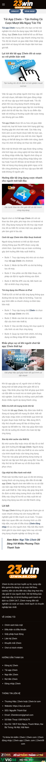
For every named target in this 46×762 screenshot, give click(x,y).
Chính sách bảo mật (14, 625)
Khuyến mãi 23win (13, 643)
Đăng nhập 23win (13, 683)
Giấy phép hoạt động (14, 634)
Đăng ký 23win (11, 665)
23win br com (34, 701)
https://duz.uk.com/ (22, 706)
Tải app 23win (11, 670)
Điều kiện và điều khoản (15, 629)
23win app (18, 740)
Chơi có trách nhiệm (14, 647)
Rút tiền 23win (11, 679)
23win (32, 310)
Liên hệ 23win (11, 638)
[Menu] (3, 4)
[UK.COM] (23, 4)
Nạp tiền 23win (11, 674)
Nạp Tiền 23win (27, 539)
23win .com (29, 740)
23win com (31, 737)
